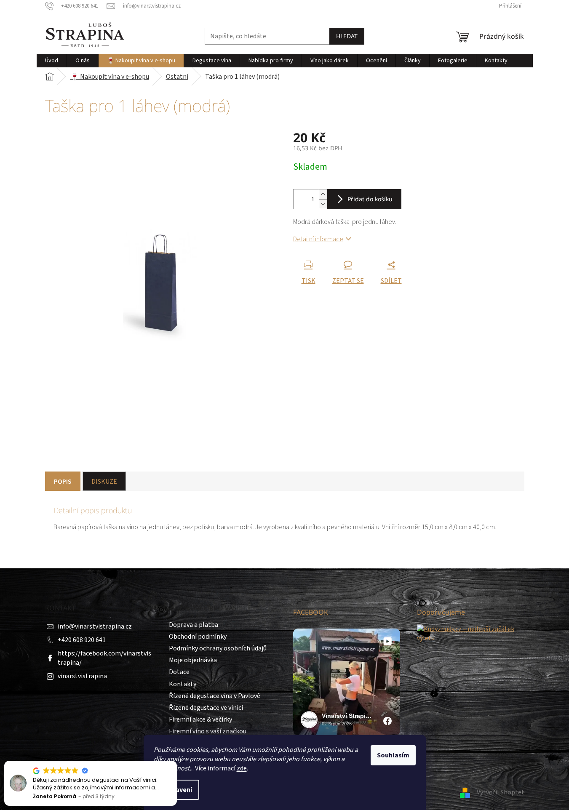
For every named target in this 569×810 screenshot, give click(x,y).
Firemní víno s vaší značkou (207, 731)
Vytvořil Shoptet (500, 792)
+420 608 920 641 (82, 640)
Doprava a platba (193, 624)
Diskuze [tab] (104, 481)
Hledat (347, 36)
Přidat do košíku (370, 199)
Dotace (179, 672)
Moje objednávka (193, 660)
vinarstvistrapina (82, 676)
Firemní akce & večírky (200, 719)
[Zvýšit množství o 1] (323, 194)
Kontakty (182, 684)
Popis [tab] (63, 481)
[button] (176, 761)
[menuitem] (52, 60)
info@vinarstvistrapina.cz (95, 626)
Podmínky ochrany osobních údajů (218, 648)
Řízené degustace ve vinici (206, 707)
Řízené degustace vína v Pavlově (214, 696)
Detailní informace (318, 239)
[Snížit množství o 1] (323, 204)
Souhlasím (393, 755)
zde (242, 768)
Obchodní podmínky (198, 636)
